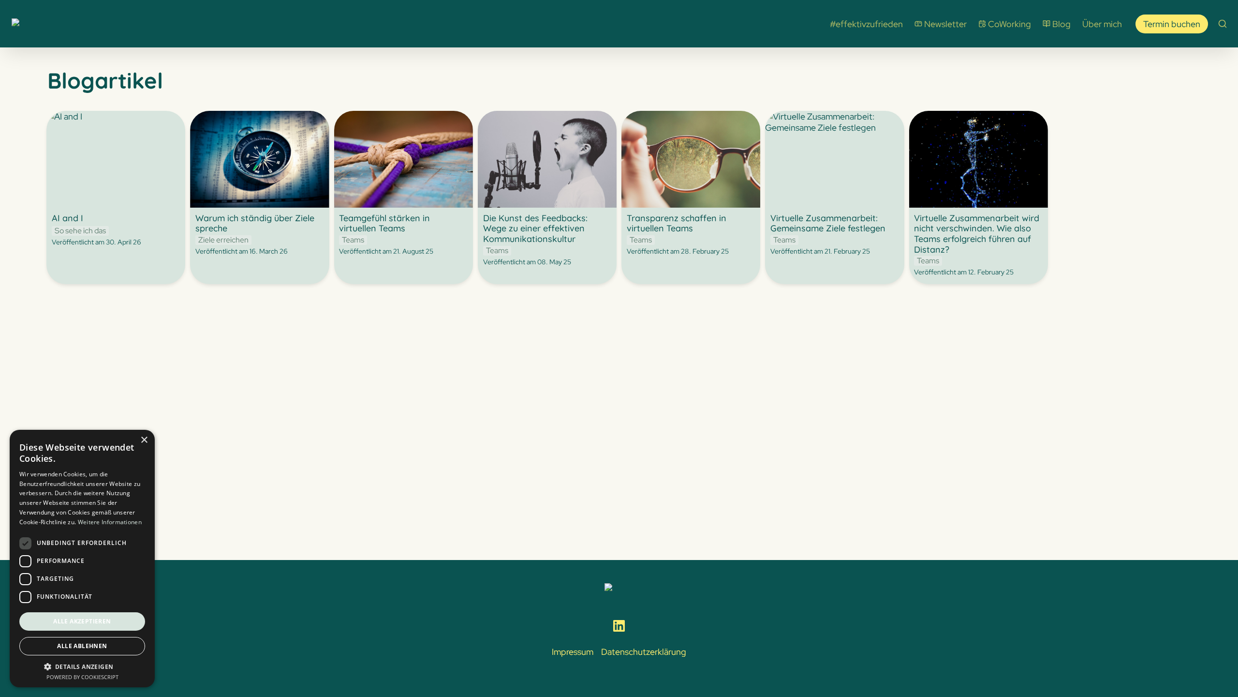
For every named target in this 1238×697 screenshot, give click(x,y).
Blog (1061, 24)
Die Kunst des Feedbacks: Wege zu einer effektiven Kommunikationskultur (544, 127)
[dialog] (82, 558)
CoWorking (1009, 24)
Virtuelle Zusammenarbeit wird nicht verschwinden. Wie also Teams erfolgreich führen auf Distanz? (978, 127)
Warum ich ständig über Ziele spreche (245, 122)
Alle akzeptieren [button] (82, 621)
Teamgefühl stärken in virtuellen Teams (395, 122)
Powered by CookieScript (82, 677)
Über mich (1102, 24)
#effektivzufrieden (866, 24)
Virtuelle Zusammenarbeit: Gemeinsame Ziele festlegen (820, 122)
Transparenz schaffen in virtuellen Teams (685, 122)
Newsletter (945, 24)
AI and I (60, 116)
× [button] (143, 440)
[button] (82, 666)
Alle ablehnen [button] (82, 646)
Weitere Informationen (110, 522)
